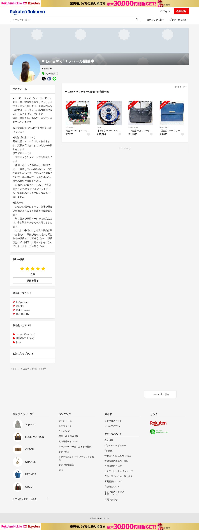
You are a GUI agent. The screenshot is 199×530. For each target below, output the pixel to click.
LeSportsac (70, 127)
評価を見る (32, 280)
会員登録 (181, 11)
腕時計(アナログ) (25, 338)
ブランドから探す (178, 19)
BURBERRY (164, 127)
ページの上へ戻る (160, 394)
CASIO (99, 127)
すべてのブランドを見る (25, 498)
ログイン (165, 11)
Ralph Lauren (133, 127)
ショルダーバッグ (25, 334)
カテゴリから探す (155, 19)
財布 (18, 342)
